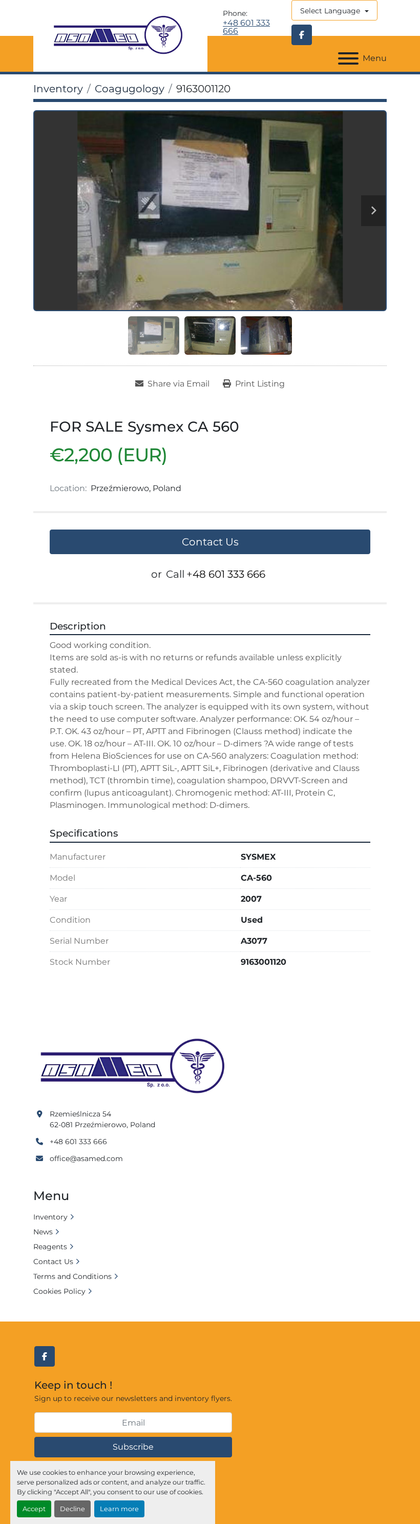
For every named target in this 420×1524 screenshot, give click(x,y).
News (43, 1231)
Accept (34, 1509)
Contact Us (210, 542)
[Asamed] (135, 1066)
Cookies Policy (59, 1291)
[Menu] (348, 58)
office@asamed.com (86, 1158)
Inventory (50, 1217)
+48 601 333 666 (246, 27)
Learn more (119, 1509)
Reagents (50, 1246)
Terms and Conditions (72, 1276)
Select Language (330, 10)
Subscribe (133, 1447)
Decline (72, 1509)
